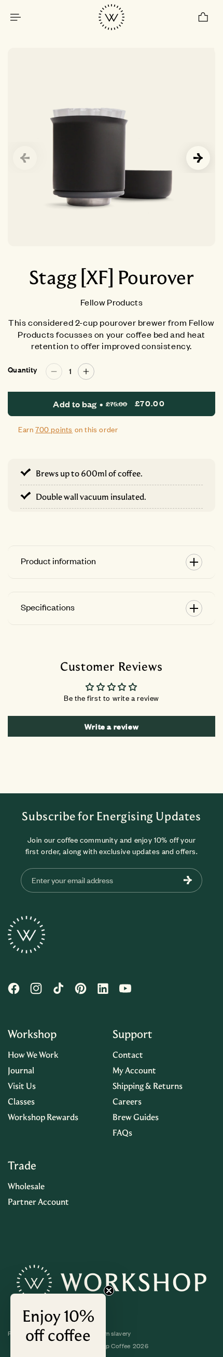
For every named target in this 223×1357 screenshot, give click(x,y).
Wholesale (26, 1186)
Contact (128, 1054)
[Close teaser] (109, 1290)
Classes (21, 1101)
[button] (15, 17)
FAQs (122, 1132)
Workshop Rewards (43, 1117)
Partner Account (38, 1201)
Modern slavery (109, 1333)
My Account (134, 1070)
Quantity (22, 370)
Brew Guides (136, 1117)
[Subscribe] (188, 880)
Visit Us (22, 1086)
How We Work (33, 1054)
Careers (127, 1101)
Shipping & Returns (148, 1086)
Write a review (111, 726)
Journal (21, 1070)
